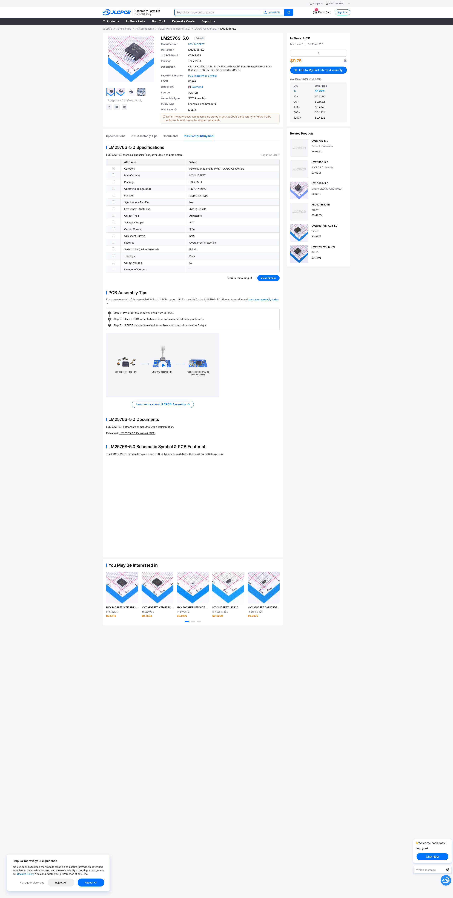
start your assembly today (263, 299)
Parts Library (123, 28)
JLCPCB (107, 28)
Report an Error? (270, 154)
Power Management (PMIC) (174, 28)
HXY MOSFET (196, 44)
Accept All (91, 882)
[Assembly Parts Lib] (117, 12)
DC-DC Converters (205, 28)
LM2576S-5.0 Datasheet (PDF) (137, 433)
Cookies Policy (25, 873)
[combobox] (216, 12)
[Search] (288, 12)
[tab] (115, 135)
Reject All (61, 882)
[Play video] (162, 365)
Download (197, 86)
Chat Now (432, 856)
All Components (145, 28)
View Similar (268, 277)
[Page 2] (193, 621)
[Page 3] (199, 621)
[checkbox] (113, 168)
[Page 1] (187, 621)
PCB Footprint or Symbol (202, 75)
